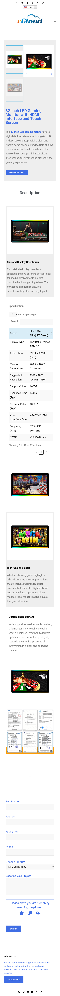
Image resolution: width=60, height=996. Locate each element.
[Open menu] (55, 22)
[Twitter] (32, 3)
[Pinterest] (37, 3)
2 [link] (46, 452)
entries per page (26, 314)
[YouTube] (22, 3)
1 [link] (41, 452)
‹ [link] (36, 452)
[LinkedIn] (27, 3)
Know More (14, 979)
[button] (26, 74)
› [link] (50, 452)
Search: (15, 321)
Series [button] (13, 333)
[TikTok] (42, 3)
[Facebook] (17, 3)
